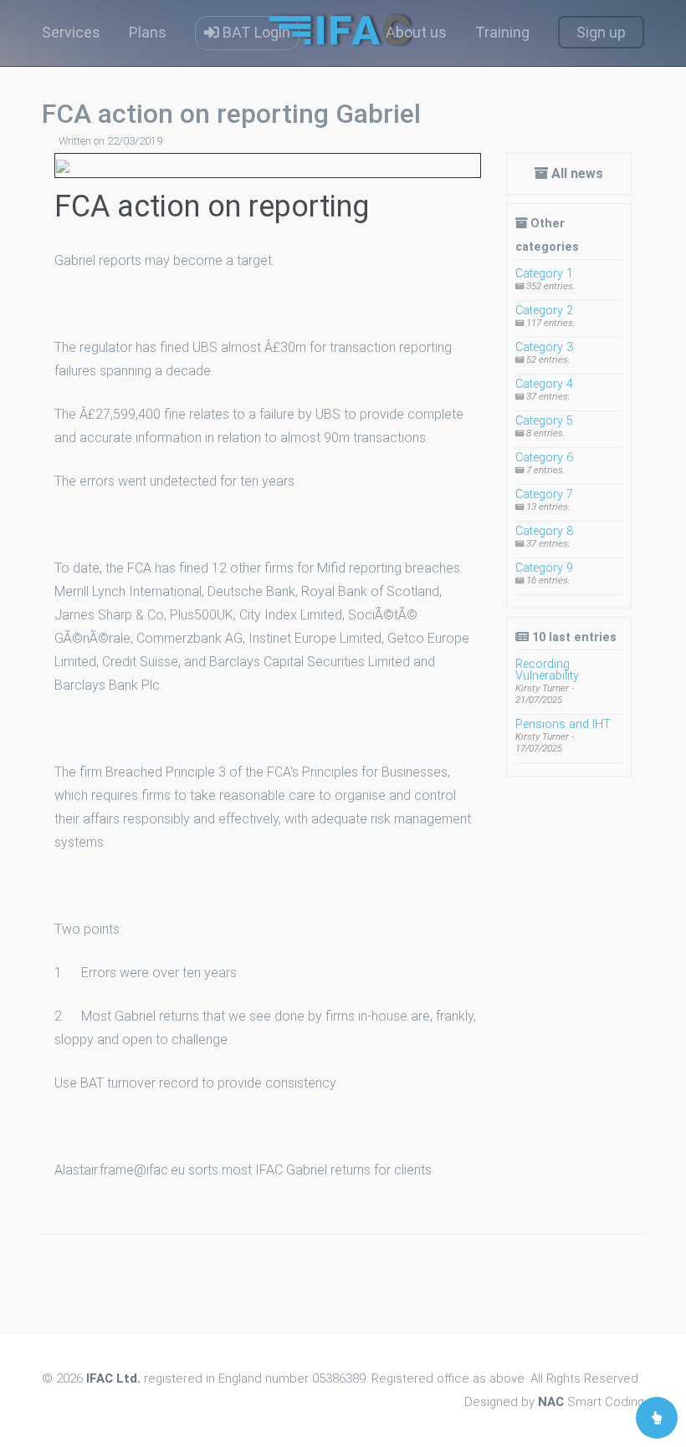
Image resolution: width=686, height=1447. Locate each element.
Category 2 (544, 310)
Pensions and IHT (563, 724)
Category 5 (544, 421)
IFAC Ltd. (113, 1378)
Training (502, 32)
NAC (551, 1401)
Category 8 (544, 531)
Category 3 (544, 347)
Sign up (601, 32)
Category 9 (544, 568)
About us (416, 32)
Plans (147, 32)
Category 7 (544, 494)
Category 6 (544, 458)
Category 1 (544, 274)
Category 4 (544, 384)
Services (71, 32)
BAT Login (254, 32)
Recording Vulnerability (547, 670)
